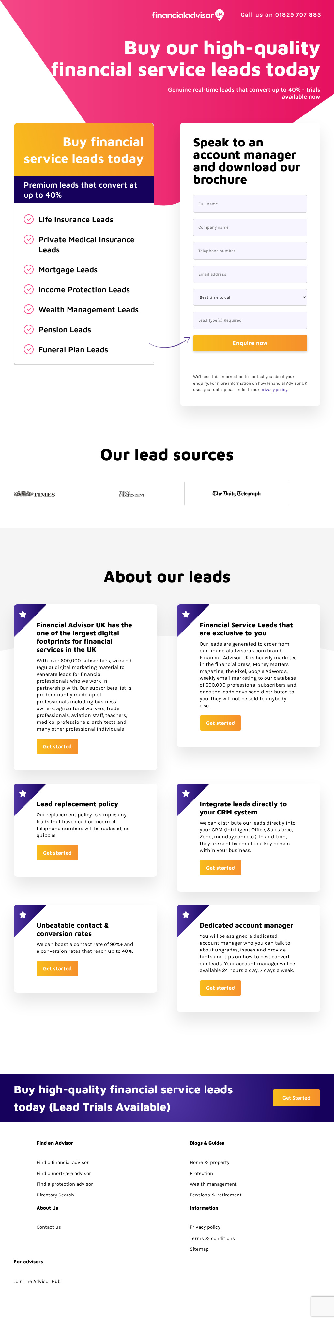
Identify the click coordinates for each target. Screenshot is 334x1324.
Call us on (281, 14)
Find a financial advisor (63, 1162)
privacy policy (273, 389)
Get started (57, 746)
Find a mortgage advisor (64, 1173)
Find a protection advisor (65, 1184)
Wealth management (213, 1184)
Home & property (209, 1162)
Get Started (296, 1098)
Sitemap (199, 1249)
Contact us (49, 1227)
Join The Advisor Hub (37, 1281)
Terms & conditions (212, 1238)
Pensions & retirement (216, 1195)
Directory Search (55, 1195)
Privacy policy (205, 1227)
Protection (201, 1173)
